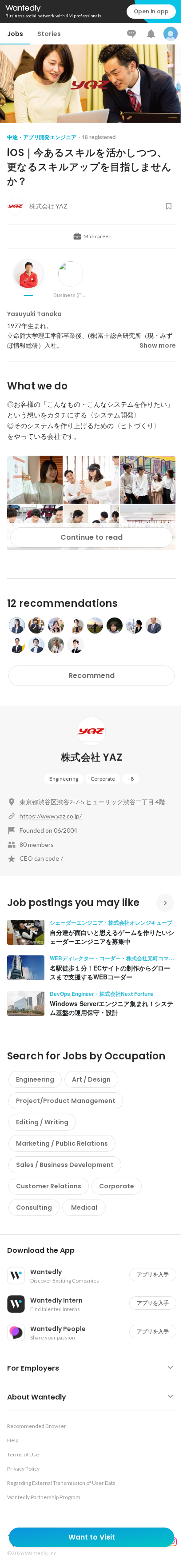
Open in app (151, 11)
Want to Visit (91, 1537)
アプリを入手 (153, 1274)
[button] (95, 1250)
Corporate (103, 778)
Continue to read (91, 537)
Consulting (34, 1207)
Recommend (91, 675)
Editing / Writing (42, 1122)
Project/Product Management (65, 1100)
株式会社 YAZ (91, 757)
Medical (84, 1207)
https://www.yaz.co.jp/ (51, 816)
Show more (157, 345)
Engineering (63, 778)
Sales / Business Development (65, 1164)
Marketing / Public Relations (62, 1143)
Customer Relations (48, 1186)
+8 (130, 778)
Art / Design (91, 1079)
